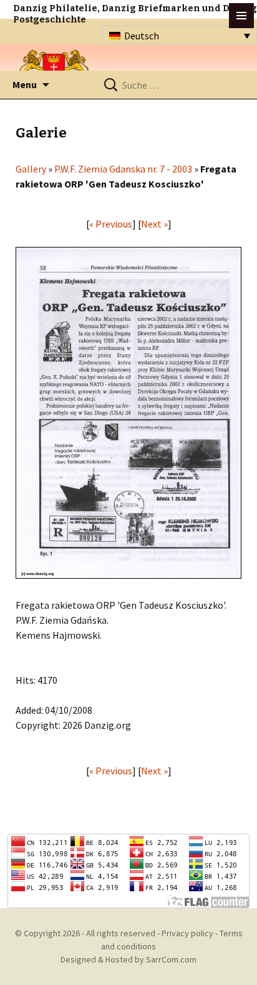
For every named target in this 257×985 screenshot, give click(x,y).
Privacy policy (187, 933)
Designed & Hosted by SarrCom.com (128, 959)
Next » (154, 224)
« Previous (110, 224)
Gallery (31, 168)
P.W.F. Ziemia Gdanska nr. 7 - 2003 (123, 168)
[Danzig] (54, 69)
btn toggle (241, 15)
